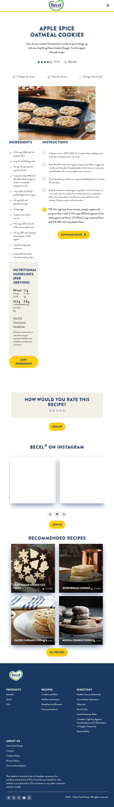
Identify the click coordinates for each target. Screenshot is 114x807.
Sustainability (83, 731)
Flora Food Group (14, 746)
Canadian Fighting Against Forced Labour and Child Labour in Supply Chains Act (91, 723)
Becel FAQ (82, 709)
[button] (108, 5)
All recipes (57, 652)
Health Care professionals (89, 695)
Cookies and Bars (49, 695)
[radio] (50, 411)
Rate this (72, 62)
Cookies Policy (13, 756)
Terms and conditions (16, 766)
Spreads (9, 695)
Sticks (9, 700)
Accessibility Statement (88, 700)
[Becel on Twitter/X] (14, 798)
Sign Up (57, 426)
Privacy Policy (12, 761)
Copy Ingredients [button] (23, 361)
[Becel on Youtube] (24, 798)
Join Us (57, 524)
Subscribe (81, 704)
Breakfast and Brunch (51, 704)
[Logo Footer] (16, 672)
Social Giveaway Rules (87, 714)
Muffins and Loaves (50, 700)
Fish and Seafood (49, 709)
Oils (8, 704)
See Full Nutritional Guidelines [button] (19, 322)
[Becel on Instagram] (29, 798)
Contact (10, 751)
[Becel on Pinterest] (19, 798)
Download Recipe (71, 234)
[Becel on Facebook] (8, 798)
